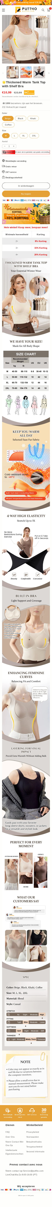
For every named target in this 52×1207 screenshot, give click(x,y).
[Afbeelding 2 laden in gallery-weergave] (26, 72)
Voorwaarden (32, 1137)
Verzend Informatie (35, 1151)
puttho (32, 1195)
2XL (34, 136)
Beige (8, 118)
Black (20, 118)
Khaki (33, 118)
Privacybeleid (32, 1132)
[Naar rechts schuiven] (49, 73)
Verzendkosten (7, 96)
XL (23, 136)
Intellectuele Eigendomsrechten (14, 1152)
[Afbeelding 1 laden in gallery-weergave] (13, 72)
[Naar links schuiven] (3, 73)
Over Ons (10, 1137)
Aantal (4, 141)
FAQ (8, 1132)
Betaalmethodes (34, 1142)
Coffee (8, 125)
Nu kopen (26, 194)
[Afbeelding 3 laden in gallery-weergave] (39, 72)
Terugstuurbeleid (34, 1147)
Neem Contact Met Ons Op (14, 1143)
